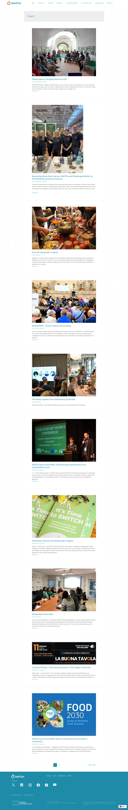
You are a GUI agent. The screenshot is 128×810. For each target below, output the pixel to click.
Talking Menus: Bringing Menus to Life (49, 79)
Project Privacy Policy (28, 795)
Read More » (35, 91)
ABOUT (33, 3)
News (37, 328)
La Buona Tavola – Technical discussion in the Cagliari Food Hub (61, 667)
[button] (41, 3)
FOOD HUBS (40, 3)
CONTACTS (70, 775)
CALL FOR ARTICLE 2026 (86, 3)
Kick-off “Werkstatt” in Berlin (45, 252)
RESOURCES (59, 3)
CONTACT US (110, 3)
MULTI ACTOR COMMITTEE (72, 3)
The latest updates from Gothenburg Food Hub (53, 399)
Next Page (93, 765)
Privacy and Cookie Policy (16, 795)
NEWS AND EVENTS (99, 3)
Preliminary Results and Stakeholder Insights (52, 541)
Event (33, 82)
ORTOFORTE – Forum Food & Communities (51, 326)
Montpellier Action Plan (42, 614)
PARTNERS (50, 3)
